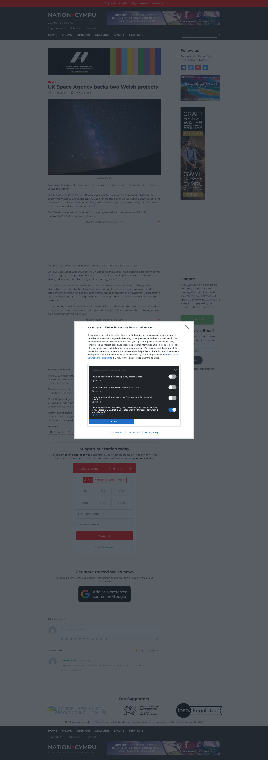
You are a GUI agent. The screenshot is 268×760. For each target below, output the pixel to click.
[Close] (188, 328)
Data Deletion (116, 432)
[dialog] (134, 380)
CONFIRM (111, 421)
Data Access (134, 432)
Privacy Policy (151, 432)
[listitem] (134, 369)
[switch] (172, 377)
